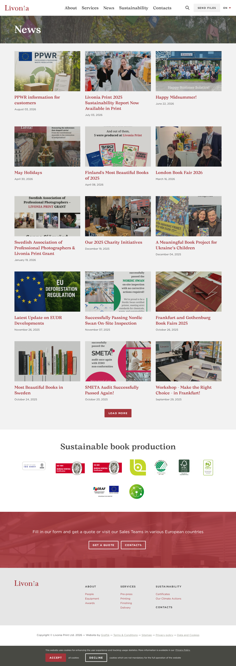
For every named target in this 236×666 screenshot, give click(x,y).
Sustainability (133, 7)
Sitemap (147, 635)
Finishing (126, 603)
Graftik (105, 635)
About (71, 7)
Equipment (92, 598)
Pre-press (126, 594)
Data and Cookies (188, 635)
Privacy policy (164, 635)
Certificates (163, 594)
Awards (90, 603)
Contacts (162, 7)
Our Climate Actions (168, 598)
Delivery (125, 607)
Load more (118, 413)
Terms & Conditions (125, 635)
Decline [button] (96, 657)
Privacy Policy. (182, 650)
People (89, 594)
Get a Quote (103, 545)
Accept (55, 657)
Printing (125, 598)
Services (90, 7)
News (108, 7)
